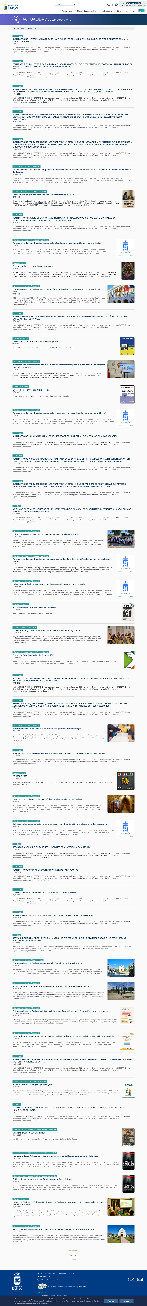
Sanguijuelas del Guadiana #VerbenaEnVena (34, 607)
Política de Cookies (60, 1301)
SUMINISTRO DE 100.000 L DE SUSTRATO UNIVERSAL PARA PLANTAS (45, 870)
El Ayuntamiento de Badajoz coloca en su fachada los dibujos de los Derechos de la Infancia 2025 (56, 290)
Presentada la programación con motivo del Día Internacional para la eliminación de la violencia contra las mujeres (58, 365)
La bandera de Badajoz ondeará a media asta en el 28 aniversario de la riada (49, 584)
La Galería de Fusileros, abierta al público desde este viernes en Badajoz (47, 799)
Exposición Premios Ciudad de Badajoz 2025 (33, 655)
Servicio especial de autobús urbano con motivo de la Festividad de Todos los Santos (53, 1229)
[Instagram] (116, 4)
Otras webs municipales (126, 11)
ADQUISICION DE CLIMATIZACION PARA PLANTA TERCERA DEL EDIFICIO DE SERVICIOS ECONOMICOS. (60, 753)
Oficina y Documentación (86, 11)
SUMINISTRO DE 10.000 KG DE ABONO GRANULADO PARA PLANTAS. (44, 892)
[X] (112, 4)
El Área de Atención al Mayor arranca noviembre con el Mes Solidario (45, 534)
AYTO (23, 28)
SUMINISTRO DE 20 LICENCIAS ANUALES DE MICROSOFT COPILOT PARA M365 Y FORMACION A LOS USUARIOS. (65, 436)
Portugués (45, 1296)
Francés (59, 1296)
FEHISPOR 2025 (19, 776)
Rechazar (111, 1301)
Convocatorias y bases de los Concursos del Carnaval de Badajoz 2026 (46, 630)
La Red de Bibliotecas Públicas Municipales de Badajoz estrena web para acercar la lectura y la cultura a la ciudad (58, 1203)
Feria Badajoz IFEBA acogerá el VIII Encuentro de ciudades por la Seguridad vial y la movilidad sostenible (63, 1036)
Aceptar (126, 1301)
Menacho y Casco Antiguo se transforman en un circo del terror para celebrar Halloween (55, 1156)
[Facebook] (108, 4)
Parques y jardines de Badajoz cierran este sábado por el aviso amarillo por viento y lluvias (56, 243)
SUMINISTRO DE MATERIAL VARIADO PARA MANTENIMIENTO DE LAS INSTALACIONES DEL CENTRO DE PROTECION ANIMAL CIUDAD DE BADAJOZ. (71, 40)
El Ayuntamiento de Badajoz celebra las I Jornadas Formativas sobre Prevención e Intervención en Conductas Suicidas (60, 1012)
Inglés (52, 1296)
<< (71, 1255)
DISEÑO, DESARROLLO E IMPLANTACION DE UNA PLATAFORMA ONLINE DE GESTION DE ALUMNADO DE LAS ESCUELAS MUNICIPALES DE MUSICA (68, 1108)
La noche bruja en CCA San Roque (28, 1133)
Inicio (17, 28)
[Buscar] (73, 4)
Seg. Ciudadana (106, 11)
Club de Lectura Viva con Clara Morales (31, 390)
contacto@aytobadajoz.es (50, 1279)
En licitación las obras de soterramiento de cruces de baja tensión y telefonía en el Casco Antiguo (59, 824)
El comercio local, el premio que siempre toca (34, 266)
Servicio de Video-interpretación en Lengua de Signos (67, 1287)
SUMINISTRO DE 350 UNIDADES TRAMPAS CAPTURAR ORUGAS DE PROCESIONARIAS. (53, 915)
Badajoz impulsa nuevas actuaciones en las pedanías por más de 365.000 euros (50, 986)
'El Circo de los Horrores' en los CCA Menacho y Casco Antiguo (42, 1179)
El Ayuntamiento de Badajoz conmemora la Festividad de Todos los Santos (48, 963)
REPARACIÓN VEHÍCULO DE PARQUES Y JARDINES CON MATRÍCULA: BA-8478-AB (51, 847)
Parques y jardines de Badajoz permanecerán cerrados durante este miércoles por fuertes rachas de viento (61, 560)
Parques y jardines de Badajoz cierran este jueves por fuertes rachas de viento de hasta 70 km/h (59, 413)
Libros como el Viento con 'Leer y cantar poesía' (35, 341)
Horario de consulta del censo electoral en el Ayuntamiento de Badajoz (46, 728)
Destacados (31, 28)
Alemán (66, 1296)
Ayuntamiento (67, 11)
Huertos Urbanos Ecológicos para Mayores (33, 1084)
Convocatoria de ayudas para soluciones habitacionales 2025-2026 (44, 194)
